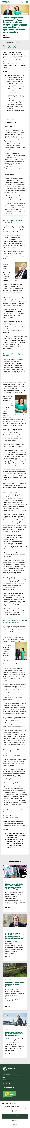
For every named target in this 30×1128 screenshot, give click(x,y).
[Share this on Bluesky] (9, 46)
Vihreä (5, 35)
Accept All (15, 1116)
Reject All (15, 1124)
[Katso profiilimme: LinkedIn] (14, 46)
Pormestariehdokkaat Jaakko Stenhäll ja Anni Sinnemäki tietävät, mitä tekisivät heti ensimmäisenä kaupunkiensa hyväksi (15, 843)
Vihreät (8, 2)
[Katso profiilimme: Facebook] (4, 46)
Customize (15, 1120)
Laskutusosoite (7, 1080)
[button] (23, 2)
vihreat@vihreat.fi (8, 1087)
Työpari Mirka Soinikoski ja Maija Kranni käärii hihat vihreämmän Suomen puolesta (16, 835)
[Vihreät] (9, 1068)
